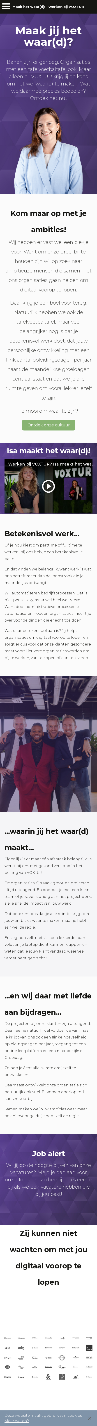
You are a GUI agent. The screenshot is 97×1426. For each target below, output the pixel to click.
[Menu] (6, 7)
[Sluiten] (89, 1418)
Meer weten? (17, 1421)
